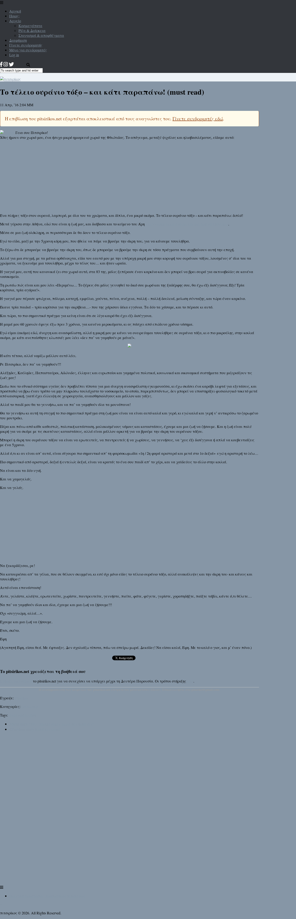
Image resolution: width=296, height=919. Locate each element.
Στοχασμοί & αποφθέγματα (41, 35)
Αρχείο (15, 20)
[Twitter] (11, 64)
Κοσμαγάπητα (30, 25)
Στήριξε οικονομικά (16, 681)
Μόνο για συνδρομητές (28, 49)
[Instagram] (5, 64)
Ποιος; (14, 15)
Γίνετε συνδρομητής (25, 45)
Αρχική (15, 11)
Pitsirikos (21, 697)
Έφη (33, 715)
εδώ (190, 681)
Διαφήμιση (18, 40)
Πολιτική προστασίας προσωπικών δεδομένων (47, 895)
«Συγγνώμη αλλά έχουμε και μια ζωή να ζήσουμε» (187, 223)
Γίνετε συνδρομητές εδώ (198, 118)
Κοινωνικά (29, 706)
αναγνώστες (19, 715)
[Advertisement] (129, 175)
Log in (14, 54)
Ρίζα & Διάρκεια (32, 30)
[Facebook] (1, 64)
